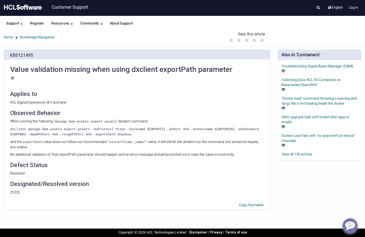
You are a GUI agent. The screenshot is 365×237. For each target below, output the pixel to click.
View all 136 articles (297, 154)
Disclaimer (198, 232)
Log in (353, 7)
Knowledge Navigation (37, 37)
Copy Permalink (251, 205)
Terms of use (236, 232)
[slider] (246, 39)
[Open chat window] (350, 225)
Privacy (216, 232)
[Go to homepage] (22, 7)
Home (8, 37)
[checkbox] (231, 40)
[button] (318, 8)
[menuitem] (335, 6)
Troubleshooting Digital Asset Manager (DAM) (317, 66)
